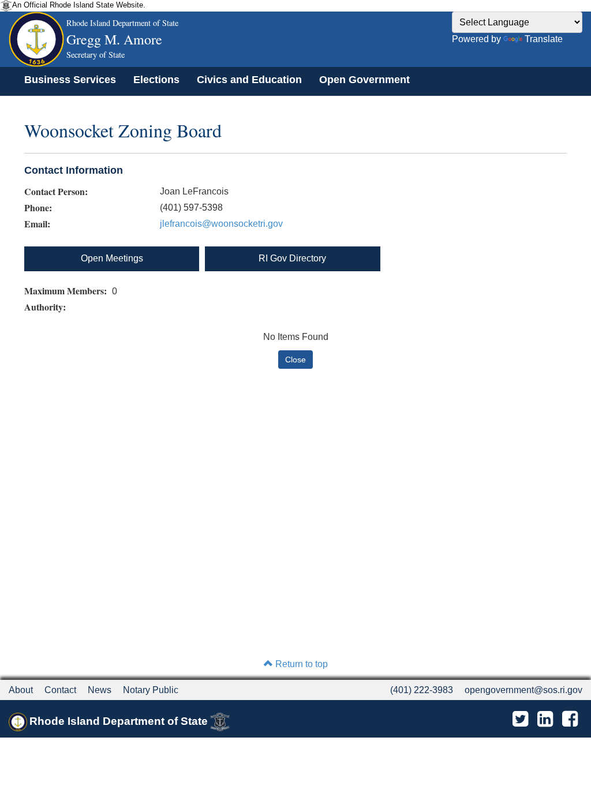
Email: (37, 224)
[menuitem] (70, 79)
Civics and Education (249, 79)
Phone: (38, 207)
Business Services (70, 79)
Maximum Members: (67, 291)
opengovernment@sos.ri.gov (523, 690)
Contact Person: (56, 191)
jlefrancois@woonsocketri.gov (221, 224)
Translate (544, 39)
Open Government (364, 79)
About (21, 690)
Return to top (300, 664)
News (99, 690)
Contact (60, 690)
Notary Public (150, 690)
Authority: (46, 307)
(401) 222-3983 (421, 690)
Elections (156, 79)
